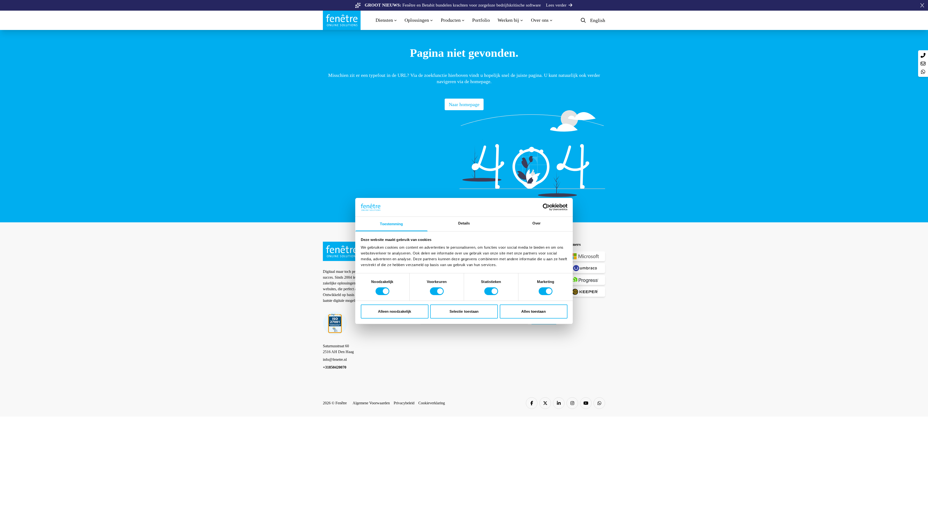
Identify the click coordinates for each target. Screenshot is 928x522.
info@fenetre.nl (335, 359)
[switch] (437, 291)
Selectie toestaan (464, 311)
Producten (451, 20)
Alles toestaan (533, 311)
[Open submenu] (395, 20)
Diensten (384, 20)
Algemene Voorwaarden (371, 403)
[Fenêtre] (344, 20)
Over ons (540, 20)
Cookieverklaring (431, 403)
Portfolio (481, 20)
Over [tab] (536, 223)
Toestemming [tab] (391, 224)
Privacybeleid (404, 403)
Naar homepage (464, 104)
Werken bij (508, 20)
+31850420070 (334, 367)
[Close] (922, 5)
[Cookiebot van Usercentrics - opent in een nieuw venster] (546, 207)
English (597, 20)
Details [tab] (464, 223)
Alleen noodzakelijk (394, 311)
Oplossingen (417, 20)
